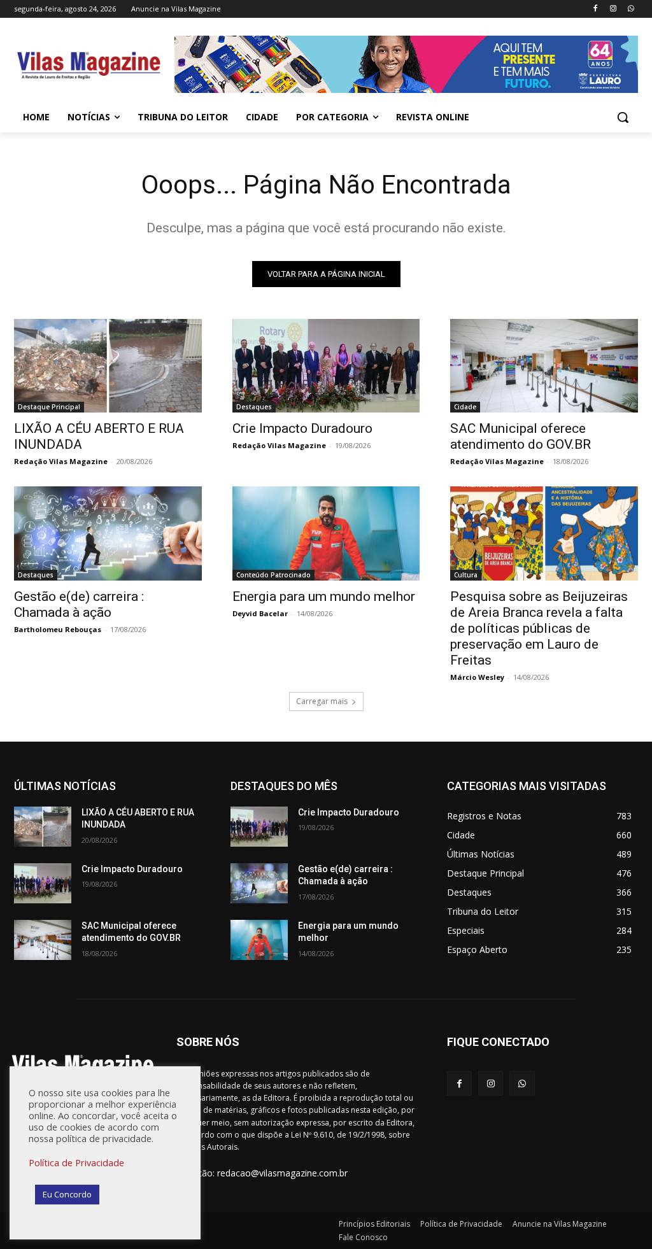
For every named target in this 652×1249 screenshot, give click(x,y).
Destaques (254, 406)
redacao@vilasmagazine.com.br (282, 1173)
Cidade (465, 406)
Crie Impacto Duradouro (302, 428)
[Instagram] (613, 9)
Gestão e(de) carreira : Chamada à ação (79, 604)
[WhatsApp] (630, 9)
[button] (622, 117)
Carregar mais (322, 701)
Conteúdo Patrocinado (273, 574)
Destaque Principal (49, 406)
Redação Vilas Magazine (61, 461)
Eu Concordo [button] (67, 1194)
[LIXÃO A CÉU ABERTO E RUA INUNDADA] (108, 366)
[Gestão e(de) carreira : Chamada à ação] (108, 533)
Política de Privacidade (76, 1162)
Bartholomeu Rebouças (57, 629)
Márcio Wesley (477, 677)
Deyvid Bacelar (260, 613)
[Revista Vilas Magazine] (89, 66)
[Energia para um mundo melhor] (326, 533)
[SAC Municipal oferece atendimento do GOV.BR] (544, 366)
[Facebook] (595, 9)
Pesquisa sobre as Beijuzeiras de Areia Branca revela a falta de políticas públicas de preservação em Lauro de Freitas (539, 628)
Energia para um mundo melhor (323, 596)
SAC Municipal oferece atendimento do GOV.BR (520, 436)
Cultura (466, 574)
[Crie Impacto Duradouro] (326, 366)
